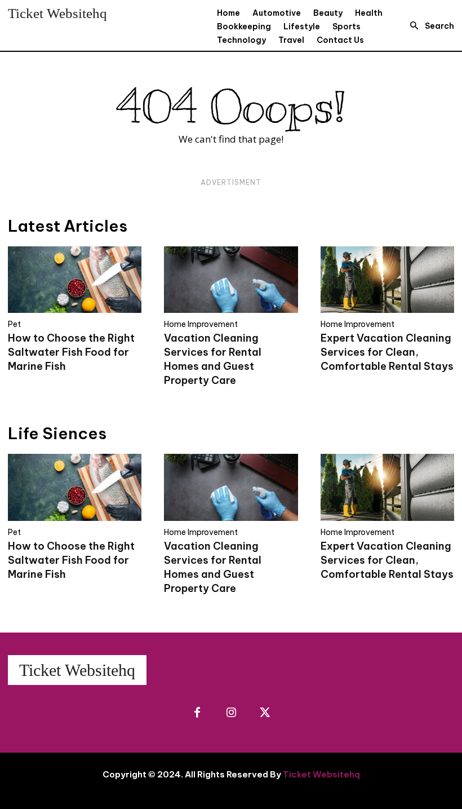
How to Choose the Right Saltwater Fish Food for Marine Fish (71, 352)
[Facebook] (197, 713)
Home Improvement (201, 324)
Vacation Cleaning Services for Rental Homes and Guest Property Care (212, 359)
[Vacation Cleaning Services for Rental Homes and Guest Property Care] (230, 279)
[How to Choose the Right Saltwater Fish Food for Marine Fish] (74, 279)
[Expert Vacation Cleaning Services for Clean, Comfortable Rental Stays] (387, 279)
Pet (14, 324)
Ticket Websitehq (321, 774)
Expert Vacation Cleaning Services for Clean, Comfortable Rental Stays (387, 352)
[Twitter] (265, 713)
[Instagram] (231, 713)
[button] (428, 26)
